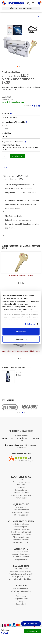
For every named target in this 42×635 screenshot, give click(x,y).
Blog (21, 601)
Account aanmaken (21, 509)
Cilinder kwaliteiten (21, 524)
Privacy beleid (21, 498)
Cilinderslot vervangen (21, 529)
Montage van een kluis (21, 576)
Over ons (21, 485)
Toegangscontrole (21, 599)
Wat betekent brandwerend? (21, 574)
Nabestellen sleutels (21, 540)
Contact (21, 479)
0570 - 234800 (22, 436)
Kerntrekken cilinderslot (21, 532)
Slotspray (19, 372)
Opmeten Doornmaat (21, 554)
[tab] (21, 168)
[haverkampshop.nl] (13, 3)
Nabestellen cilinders (21, 542)
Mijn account (21, 507)
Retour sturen (21, 490)
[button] (37, 17)
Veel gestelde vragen (21, 482)
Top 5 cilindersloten (21, 588)
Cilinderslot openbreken (21, 534)
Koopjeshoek (21, 604)
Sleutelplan (21, 593)
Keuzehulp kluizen (21, 568)
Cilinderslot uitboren (21, 537)
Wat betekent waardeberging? (21, 571)
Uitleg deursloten (21, 559)
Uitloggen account (21, 515)
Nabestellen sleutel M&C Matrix (21, 276)
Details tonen (30, 324)
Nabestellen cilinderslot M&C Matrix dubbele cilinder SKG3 (21, 351)
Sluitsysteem (21, 596)
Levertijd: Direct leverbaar (13, 102)
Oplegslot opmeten (21, 557)
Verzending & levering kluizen (21, 579)
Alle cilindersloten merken (21, 591)
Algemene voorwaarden (21, 495)
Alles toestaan (21, 331)
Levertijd (21, 487)
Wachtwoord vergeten (21, 512)
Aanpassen (20, 339)
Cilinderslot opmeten (21, 526)
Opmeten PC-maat (21, 551)
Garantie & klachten (21, 492)
